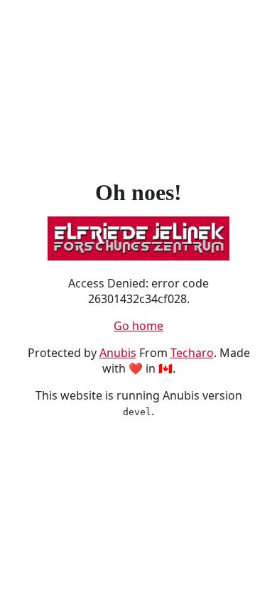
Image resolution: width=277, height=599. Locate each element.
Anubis (117, 353)
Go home (138, 326)
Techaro (192, 353)
